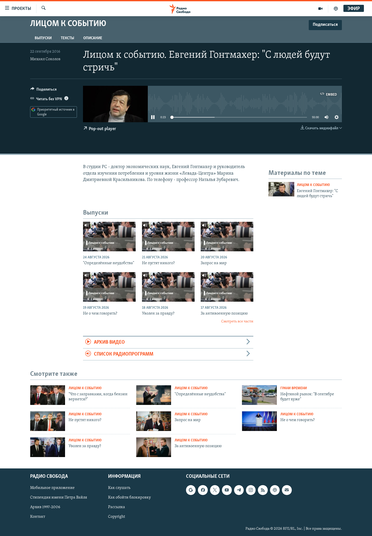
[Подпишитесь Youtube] (227, 490)
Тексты (67, 38)
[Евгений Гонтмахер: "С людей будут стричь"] (281, 189)
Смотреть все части (237, 321)
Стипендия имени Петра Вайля (58, 498)
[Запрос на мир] (227, 236)
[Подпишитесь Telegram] (239, 490)
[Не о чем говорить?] (109, 287)
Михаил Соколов (45, 59)
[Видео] (320, 8)
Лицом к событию (313, 185)
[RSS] (262, 490)
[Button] (43, 90)
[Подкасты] (275, 490)
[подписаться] (287, 490)
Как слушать (119, 488)
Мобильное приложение (52, 488)
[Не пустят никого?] (168, 236)
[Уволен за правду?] (168, 287)
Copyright (116, 517)
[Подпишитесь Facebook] (203, 490)
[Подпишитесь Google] (191, 490)
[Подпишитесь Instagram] (251, 490)
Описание (92, 38)
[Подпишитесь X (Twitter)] (215, 490)
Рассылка (116, 507)
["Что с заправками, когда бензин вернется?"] (47, 395)
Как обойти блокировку (129, 498)
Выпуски (43, 38)
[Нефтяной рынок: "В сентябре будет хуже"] (259, 395)
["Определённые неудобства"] (109, 236)
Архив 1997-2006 (45, 507)
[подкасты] (335, 8)
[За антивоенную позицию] (227, 287)
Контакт (37, 517)
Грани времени (293, 388)
